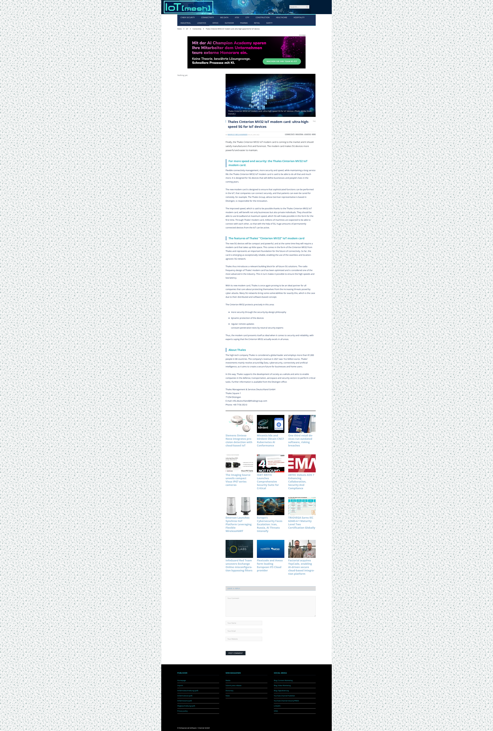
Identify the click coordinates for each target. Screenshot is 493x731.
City (247, 17)
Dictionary (229, 690)
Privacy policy (182, 711)
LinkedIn (277, 706)
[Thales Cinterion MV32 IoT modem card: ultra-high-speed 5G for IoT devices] (271, 96)
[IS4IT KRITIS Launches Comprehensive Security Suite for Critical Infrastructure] (270, 463)
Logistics (201, 23)
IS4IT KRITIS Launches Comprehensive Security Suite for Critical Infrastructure (268, 481)
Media (228, 680)
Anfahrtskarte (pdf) (184, 701)
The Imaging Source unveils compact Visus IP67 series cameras (238, 480)
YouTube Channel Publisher (284, 696)
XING (276, 711)
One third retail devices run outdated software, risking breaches (300, 440)
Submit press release (233, 685)
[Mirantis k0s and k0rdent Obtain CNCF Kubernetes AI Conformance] (270, 424)
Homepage (181, 680)
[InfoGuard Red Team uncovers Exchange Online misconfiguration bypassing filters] (239, 549)
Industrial (186, 23)
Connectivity (207, 17)
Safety (269, 23)
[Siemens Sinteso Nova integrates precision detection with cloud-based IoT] (239, 424)
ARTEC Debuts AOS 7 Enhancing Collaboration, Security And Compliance (301, 481)
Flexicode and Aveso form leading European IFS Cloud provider (270, 565)
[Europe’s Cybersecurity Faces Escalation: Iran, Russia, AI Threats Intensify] (270, 506)
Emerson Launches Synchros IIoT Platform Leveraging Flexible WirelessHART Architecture (239, 524)
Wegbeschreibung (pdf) (186, 706)
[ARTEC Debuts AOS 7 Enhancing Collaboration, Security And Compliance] (302, 463)
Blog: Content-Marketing (283, 680)
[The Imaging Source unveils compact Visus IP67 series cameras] (239, 463)
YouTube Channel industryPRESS (286, 701)
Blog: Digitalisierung (281, 690)
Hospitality (299, 17)
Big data (224, 17)
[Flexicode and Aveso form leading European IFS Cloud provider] (270, 549)
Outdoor (229, 23)
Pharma (244, 23)
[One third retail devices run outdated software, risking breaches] (302, 424)
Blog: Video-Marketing (282, 685)
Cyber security (188, 17)
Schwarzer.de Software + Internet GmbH (194, 728)
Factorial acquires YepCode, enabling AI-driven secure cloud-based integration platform (301, 567)
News (314, 134)
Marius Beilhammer (237, 134)
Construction (263, 17)
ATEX (237, 17)
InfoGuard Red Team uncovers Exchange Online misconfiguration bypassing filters (239, 565)
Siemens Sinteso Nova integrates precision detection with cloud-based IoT (239, 440)
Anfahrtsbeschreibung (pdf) (187, 690)
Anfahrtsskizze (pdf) (184, 696)
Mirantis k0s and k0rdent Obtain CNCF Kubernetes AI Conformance (270, 440)
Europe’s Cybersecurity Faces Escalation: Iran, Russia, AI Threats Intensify (269, 524)
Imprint (180, 685)
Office (215, 23)
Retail (257, 23)
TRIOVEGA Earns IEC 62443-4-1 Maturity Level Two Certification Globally (301, 522)
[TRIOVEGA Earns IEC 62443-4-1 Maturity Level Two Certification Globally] (302, 506)
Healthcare (281, 17)
